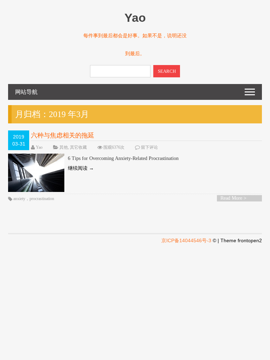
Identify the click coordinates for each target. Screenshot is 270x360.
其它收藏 (78, 147)
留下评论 (149, 147)
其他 (63, 147)
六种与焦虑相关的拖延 (62, 135)
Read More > (233, 198)
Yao (39, 147)
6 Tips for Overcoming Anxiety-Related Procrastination (123, 158)
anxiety (19, 198)
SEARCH (167, 71)
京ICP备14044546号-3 (186, 240)
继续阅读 (81, 168)
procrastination (42, 198)
